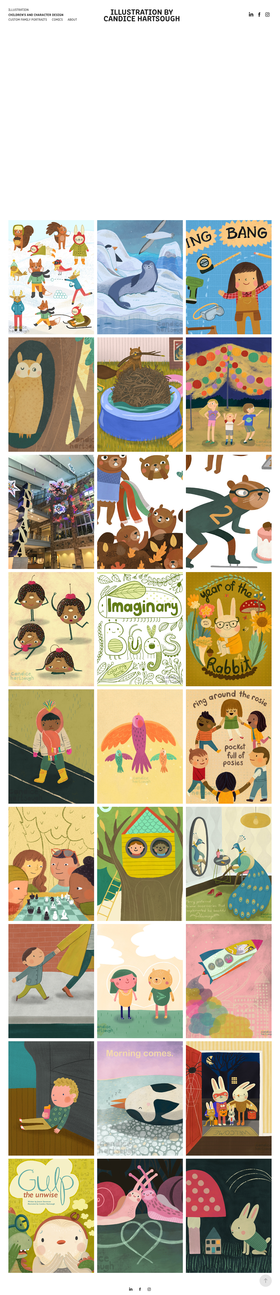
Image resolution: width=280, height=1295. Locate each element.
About (72, 19)
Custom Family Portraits (27, 19)
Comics (57, 19)
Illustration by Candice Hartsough (142, 15)
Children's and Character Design (35, 14)
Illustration (18, 9)
